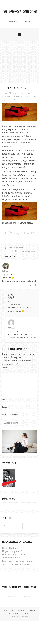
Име (4, 400)
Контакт (20, 614)
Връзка (8, 100)
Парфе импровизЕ (12, 551)
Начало (5, 610)
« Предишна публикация (13, 247)
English (27, 614)
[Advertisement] (19, 61)
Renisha (11, 328)
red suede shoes (30, 96)
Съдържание (21, 610)
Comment (5, 368)
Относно (12, 610)
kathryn (5, 271)
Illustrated (6, 96)
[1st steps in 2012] (19, 112)
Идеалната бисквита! (14, 554)
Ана (6, 93)
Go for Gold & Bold (11, 547)
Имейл (5, 407)
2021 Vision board (11, 557)
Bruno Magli (18, 96)
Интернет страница (10, 414)
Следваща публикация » (26, 251)
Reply (32, 285)
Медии (30, 610)
